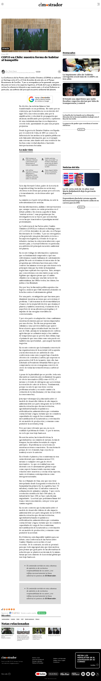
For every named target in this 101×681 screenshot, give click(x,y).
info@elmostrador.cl (14, 663)
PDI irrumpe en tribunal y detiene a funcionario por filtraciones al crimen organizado (32, 161)
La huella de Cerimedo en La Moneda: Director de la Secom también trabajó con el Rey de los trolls (81, 117)
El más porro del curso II (54, 635)
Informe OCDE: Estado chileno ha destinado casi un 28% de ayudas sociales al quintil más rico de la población (23, 638)
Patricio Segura (13, 71)
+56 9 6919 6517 (5, 663)
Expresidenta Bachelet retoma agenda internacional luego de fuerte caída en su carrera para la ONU (81, 200)
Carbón (13, 619)
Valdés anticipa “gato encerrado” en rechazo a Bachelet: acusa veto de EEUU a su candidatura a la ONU (51, 162)
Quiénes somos (36, 657)
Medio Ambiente (29, 619)
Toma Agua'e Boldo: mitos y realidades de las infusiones (51, 171)
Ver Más (37, 71)
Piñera (37, 619)
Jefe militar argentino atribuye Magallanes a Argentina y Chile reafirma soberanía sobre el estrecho (32, 174)
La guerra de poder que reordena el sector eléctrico (80, 124)
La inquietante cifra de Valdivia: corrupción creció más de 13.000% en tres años (80, 76)
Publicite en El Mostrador (59, 658)
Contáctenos (56, 662)
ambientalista (5, 619)
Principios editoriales (37, 661)
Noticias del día (71, 167)
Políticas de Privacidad (37, 663)
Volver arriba (4, 674)
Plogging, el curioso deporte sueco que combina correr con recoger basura (37, 637)
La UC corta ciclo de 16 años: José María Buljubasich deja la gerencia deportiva (79, 191)
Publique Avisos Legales (59, 660)
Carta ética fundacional (38, 659)
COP (22, 619)
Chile (18, 619)
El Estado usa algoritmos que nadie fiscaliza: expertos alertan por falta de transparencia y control (81, 101)
